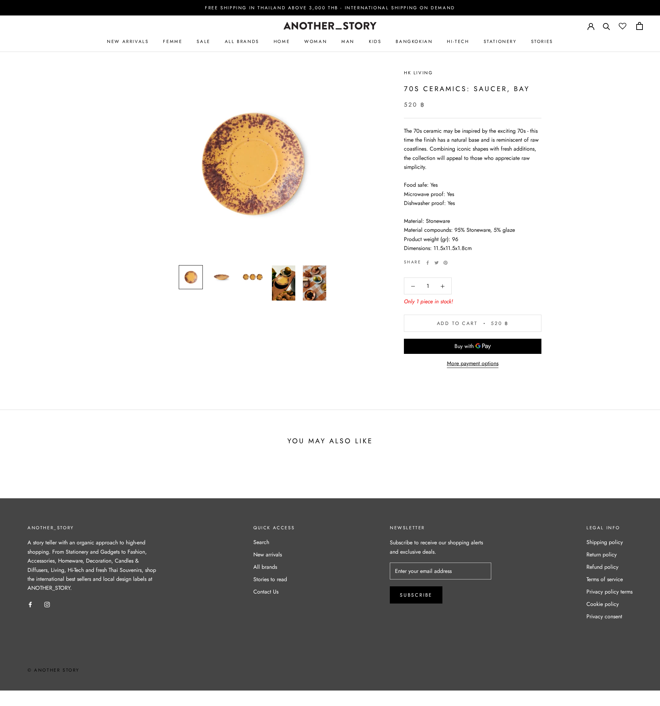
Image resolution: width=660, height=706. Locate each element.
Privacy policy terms (609, 592)
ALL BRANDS (242, 41)
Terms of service (604, 579)
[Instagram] (47, 604)
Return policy (601, 554)
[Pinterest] (445, 263)
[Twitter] (436, 263)
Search (261, 542)
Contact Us (265, 592)
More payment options (472, 364)
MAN (347, 41)
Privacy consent (604, 616)
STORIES (542, 41)
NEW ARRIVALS (127, 41)
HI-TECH (458, 41)
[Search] (606, 26)
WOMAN (315, 41)
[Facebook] (428, 263)
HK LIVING (418, 72)
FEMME (172, 41)
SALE (203, 41)
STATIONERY (500, 41)
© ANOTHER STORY (53, 670)
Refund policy (602, 567)
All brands (265, 567)
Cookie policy (602, 604)
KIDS (375, 41)
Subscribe (416, 594)
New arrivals (267, 554)
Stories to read (270, 579)
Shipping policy (604, 542)
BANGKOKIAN (414, 41)
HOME (282, 41)
